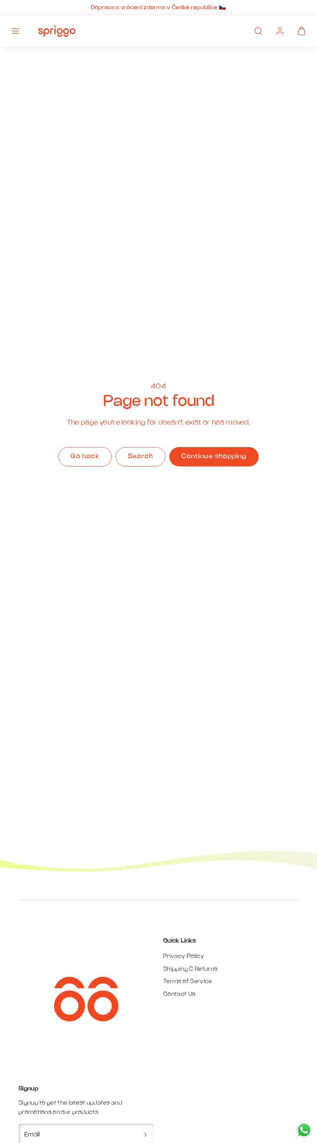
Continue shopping (213, 456)
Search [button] (140, 456)
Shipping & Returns (190, 969)
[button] (15, 31)
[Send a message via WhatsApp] (304, 1130)
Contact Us (179, 994)
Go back (84, 456)
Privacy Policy (183, 956)
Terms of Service (187, 981)
